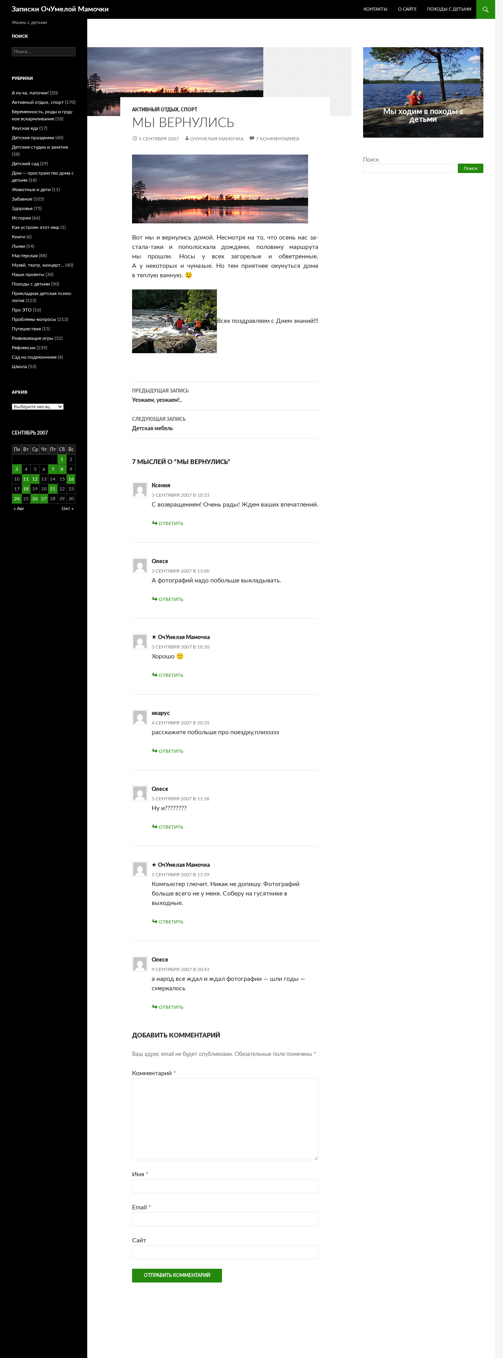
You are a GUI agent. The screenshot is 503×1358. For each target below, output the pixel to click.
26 (35, 498)
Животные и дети (31, 189)
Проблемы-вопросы (34, 319)
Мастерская (25, 255)
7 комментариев (277, 138)
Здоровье (22, 208)
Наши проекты (28, 274)
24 (17, 498)
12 (35, 479)
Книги (18, 236)
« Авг (19, 508)
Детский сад (25, 163)
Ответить (171, 523)
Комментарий (154, 1073)
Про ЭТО (22, 310)
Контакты (375, 9)
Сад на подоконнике (34, 357)
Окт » (67, 508)
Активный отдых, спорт (164, 109)
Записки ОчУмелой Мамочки (60, 9)
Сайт (139, 1240)
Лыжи (18, 246)
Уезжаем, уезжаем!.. (160, 396)
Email (141, 1207)
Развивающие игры (32, 338)
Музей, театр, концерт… (38, 265)
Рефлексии (23, 347)
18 (26, 488)
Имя (140, 1174)
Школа (19, 366)
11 (26, 479)
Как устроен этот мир (35, 227)
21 (52, 488)
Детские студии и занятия (40, 147)
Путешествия (26, 328)
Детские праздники (33, 137)
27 (44, 498)
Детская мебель (159, 424)
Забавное (22, 199)
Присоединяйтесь (440, 142)
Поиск (371, 160)
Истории (21, 218)
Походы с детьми (449, 9)
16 (71, 479)
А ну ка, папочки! (30, 92)
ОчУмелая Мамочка (217, 138)
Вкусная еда (25, 128)
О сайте (407, 9)
